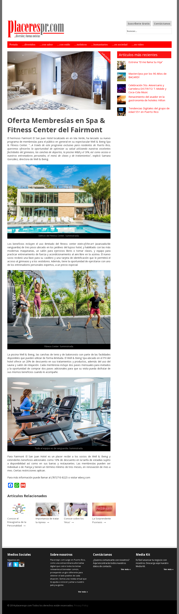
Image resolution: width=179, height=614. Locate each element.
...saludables (106, 56)
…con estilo (63, 44)
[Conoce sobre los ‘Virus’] (75, 515)
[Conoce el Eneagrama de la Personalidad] (19, 515)
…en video (138, 44)
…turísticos (80, 44)
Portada (13, 44)
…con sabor (46, 44)
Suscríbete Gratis (139, 23)
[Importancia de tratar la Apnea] (47, 515)
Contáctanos (162, 23)
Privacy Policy (81, 605)
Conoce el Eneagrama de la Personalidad (16, 522)
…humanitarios (99, 44)
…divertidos (28, 44)
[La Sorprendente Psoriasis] (104, 515)
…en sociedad (119, 44)
